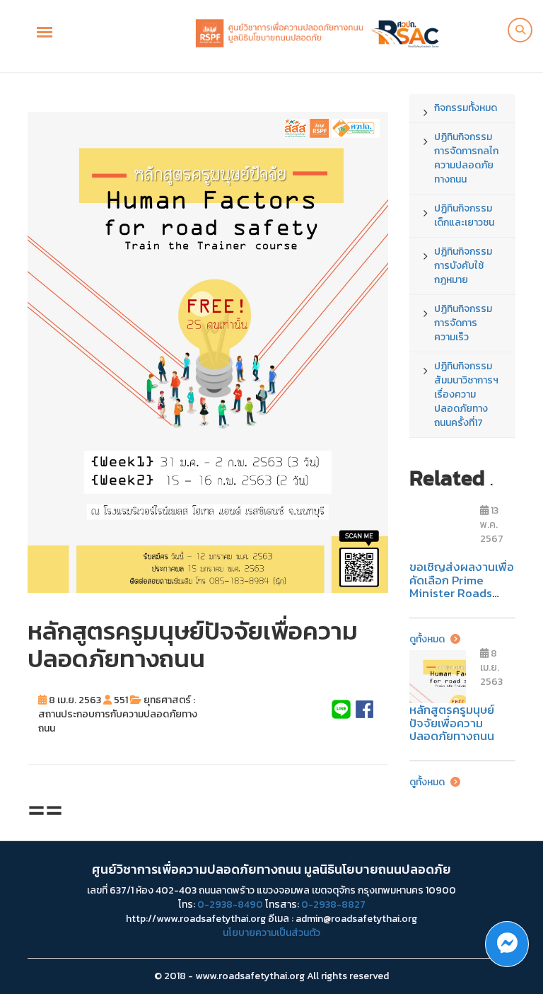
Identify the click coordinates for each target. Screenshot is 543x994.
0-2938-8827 (333, 904)
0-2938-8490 (230, 904)
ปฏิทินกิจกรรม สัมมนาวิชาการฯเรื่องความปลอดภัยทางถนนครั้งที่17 (466, 394)
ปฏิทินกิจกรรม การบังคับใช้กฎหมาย (463, 265)
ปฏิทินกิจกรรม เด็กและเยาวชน (464, 215)
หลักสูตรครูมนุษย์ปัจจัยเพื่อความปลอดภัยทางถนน (451, 722)
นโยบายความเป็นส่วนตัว (271, 932)
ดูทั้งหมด (428, 639)
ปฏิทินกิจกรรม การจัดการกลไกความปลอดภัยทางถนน (466, 158)
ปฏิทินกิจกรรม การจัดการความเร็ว (463, 323)
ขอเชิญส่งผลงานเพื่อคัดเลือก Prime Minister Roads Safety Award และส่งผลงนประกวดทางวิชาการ (461, 599)
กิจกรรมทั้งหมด (465, 107)
